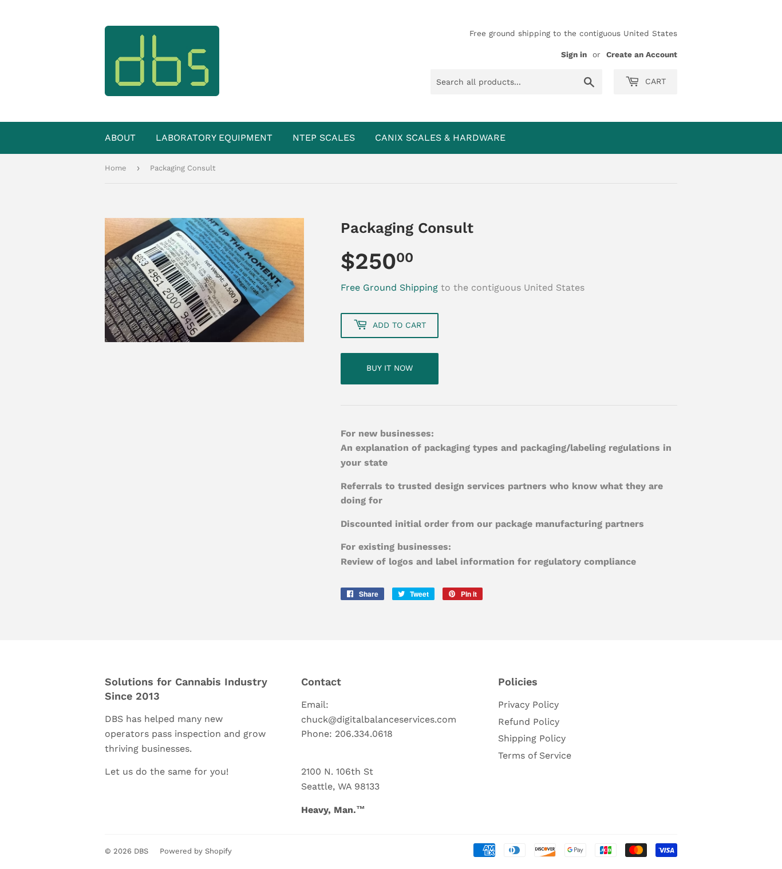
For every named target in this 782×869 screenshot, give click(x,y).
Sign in (574, 54)
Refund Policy (528, 721)
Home (116, 168)
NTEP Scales (324, 137)
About (120, 137)
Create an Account (641, 54)
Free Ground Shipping (389, 287)
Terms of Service (534, 755)
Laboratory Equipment (214, 137)
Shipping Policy (532, 738)
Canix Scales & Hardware (440, 137)
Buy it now (389, 367)
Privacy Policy (528, 704)
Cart (654, 81)
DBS (141, 851)
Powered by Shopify (196, 851)
